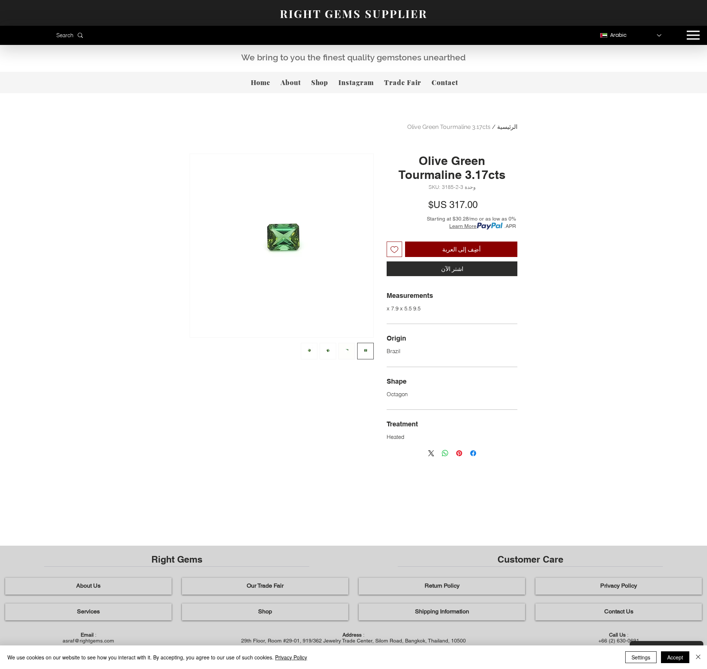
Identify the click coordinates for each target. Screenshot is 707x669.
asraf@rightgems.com (88, 641)
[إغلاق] (698, 657)
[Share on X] (431, 453)
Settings (641, 657)
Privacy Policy (291, 657)
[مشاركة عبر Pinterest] (459, 453)
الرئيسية (507, 126)
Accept (675, 657)
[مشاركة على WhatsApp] (445, 453)
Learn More (462, 226)
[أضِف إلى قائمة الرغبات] (394, 249)
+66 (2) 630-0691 (618, 641)
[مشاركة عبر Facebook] (473, 453)
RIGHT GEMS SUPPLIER (354, 13)
